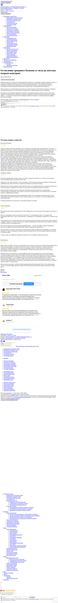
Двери (5, 47)
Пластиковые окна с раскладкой (18, 545)
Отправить (3, 104)
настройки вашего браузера (13, 398)
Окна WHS (12, 544)
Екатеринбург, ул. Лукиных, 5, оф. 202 (14, 8)
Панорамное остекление (13, 31)
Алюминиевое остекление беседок (19, 503)
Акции (5, 61)
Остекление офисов (12, 55)
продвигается (13, 394)
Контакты (6, 66)
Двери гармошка (11, 54)
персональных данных (34, 105)
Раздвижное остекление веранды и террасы (21, 509)
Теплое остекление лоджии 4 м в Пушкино (21, 517)
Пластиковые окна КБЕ (16, 537)
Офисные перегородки (12, 57)
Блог (5, 58)
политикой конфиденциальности (22, 397)
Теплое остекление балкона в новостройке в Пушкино (24, 514)
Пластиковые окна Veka (16, 534)
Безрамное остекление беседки (18, 502)
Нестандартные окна (12, 41)
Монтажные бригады (12, 65)
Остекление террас (11, 24)
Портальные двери (11, 53)
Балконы (6, 26)
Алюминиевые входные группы (18, 560)
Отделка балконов (11, 34)
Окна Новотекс (14, 532)
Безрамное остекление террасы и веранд (20, 510)
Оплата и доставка (8, 60)
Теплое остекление (11, 27)
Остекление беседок (12, 23)
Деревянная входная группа (17, 562)
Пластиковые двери (12, 51)
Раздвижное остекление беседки (18, 504)
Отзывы (9, 64)
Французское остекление (13, 32)
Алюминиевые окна (12, 39)
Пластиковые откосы (12, 45)
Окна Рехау (13, 536)
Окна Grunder (13, 533)
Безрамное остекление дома (14, 19)
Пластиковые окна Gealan (16, 543)
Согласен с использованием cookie (9, 400)
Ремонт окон (10, 42)
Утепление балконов (12, 35)
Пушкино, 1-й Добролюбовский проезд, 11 (15, 6)
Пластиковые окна (11, 38)
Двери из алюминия (12, 50)
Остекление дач (11, 21)
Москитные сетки (11, 46)
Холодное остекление (12, 28)
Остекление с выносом (13, 30)
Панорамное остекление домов (15, 17)
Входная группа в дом (12, 49)
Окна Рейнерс (13, 540)
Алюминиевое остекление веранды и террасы (21, 507)
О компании (7, 62)
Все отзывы (4, 272)
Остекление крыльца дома (13, 20)
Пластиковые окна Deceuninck (17, 547)
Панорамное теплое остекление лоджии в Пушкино (23, 518)
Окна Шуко (13, 538)
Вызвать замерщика (5, 2)
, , (18, 336)
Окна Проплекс (14, 530)
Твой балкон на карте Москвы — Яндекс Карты (21, 332)
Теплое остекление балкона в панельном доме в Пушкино (25, 515)
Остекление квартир (12, 43)
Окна (5, 36)
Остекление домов (8, 16)
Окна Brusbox (13, 541)
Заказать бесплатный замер (7, 79)
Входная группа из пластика (17, 559)
